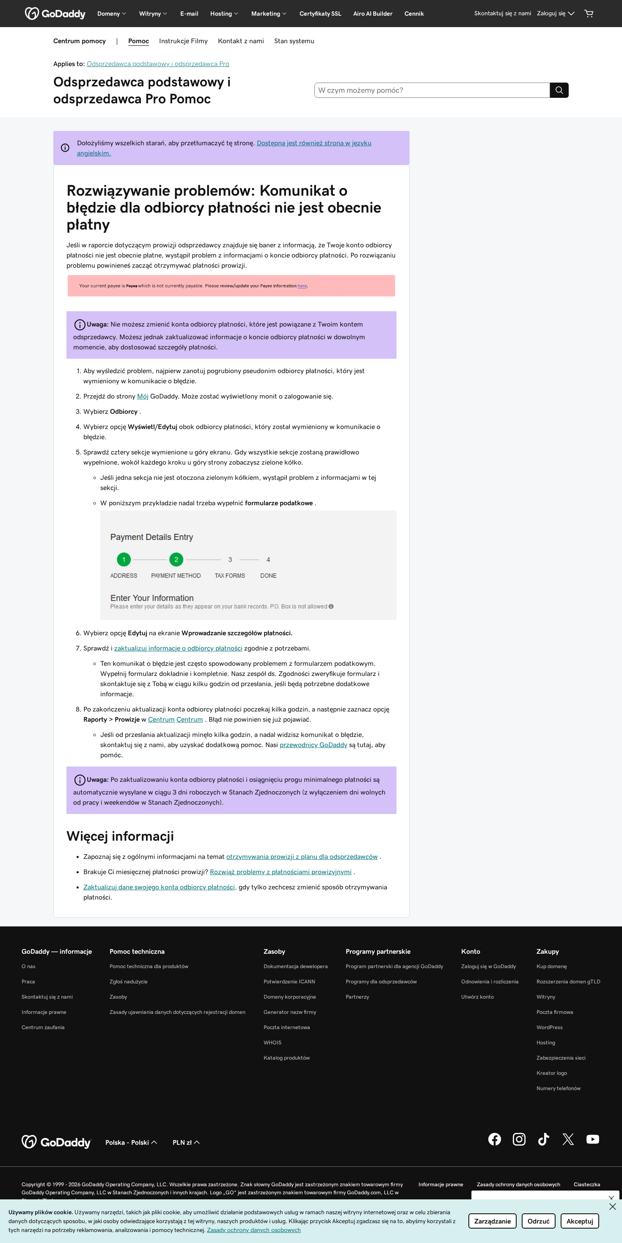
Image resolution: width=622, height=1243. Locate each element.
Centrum (161, 719)
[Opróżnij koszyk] (589, 13)
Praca (28, 981)
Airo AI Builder (373, 14)
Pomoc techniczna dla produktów (149, 966)
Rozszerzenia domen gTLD (568, 981)
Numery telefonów (559, 1088)
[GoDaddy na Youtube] (592, 1144)
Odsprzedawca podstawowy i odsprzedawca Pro (158, 63)
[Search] (559, 90)
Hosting (546, 1042)
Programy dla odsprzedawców (381, 981)
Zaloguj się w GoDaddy (488, 966)
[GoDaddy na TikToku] (543, 1144)
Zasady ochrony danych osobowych (518, 1184)
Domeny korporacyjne (290, 996)
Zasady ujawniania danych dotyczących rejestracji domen (177, 1012)
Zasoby (118, 996)
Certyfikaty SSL (320, 14)
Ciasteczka (587, 1184)
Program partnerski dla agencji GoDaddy (394, 966)
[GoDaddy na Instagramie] (519, 1144)
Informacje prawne (44, 1012)
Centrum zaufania (43, 1027)
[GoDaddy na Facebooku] (494, 1144)
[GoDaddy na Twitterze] (568, 1144)
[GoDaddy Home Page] (57, 1142)
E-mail (189, 14)
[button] (611, 1198)
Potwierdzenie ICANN (289, 981)
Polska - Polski (127, 1142)
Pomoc (138, 40)
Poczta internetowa (287, 1027)
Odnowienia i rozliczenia (490, 981)
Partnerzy (357, 996)
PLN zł (182, 1142)
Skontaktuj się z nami (47, 996)
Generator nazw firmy (290, 1012)
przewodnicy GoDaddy (313, 744)
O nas (29, 966)
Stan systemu (294, 40)
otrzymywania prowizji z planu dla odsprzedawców (302, 856)
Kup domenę (552, 966)
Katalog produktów (287, 1057)
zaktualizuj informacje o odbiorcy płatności (178, 648)
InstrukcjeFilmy (183, 40)
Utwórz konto (477, 996)
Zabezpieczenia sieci (561, 1057)
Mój (143, 396)
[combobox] (432, 90)
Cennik (414, 14)
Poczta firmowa (555, 1012)
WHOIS (272, 1042)
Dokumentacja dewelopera (296, 966)
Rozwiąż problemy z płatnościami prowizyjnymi (281, 871)
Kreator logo (552, 1073)
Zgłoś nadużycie (129, 981)
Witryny (546, 996)
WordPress (550, 1027)
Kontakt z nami (241, 40)
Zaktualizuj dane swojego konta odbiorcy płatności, (160, 886)
